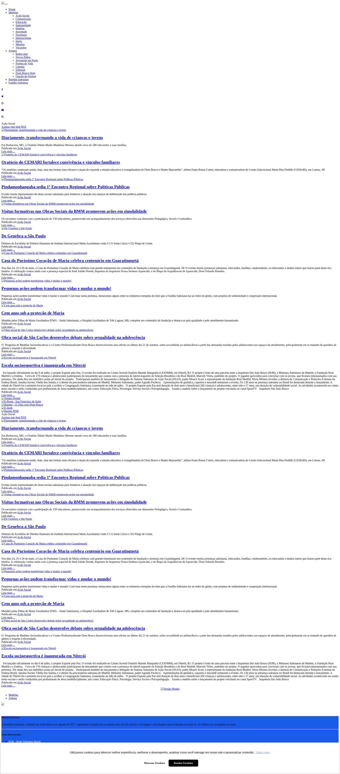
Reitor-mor (22, 53)
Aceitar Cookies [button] (183, 763)
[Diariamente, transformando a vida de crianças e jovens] (33, 129)
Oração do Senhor (26, 76)
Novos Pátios (23, 57)
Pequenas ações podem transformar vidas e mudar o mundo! (56, 288)
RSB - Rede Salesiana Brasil (24, 741)
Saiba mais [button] (263, 752)
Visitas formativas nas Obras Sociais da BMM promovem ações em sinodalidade (74, 211)
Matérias (13, 12)
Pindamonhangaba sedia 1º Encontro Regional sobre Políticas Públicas (65, 186)
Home (11, 9)
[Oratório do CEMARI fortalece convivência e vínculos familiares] (39, 154)
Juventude (21, 31)
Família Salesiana (18, 82)
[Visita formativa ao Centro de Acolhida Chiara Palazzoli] (47, 203)
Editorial (20, 69)
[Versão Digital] (10, 398)
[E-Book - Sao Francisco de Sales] (21, 401)
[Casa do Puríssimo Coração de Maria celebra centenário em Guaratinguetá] (44, 252)
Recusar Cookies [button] (154, 763)
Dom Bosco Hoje (25, 73)
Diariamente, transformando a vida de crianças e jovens (52, 137)
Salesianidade (23, 25)
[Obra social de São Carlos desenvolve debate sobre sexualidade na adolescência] (47, 330)
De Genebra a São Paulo (23, 236)
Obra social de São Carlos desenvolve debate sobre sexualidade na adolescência (73, 337)
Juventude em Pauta (27, 60)
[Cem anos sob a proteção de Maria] (22, 305)
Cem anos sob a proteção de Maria (32, 313)
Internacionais (23, 38)
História (20, 28)
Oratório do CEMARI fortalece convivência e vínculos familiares (60, 162)
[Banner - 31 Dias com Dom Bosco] (22, 404)
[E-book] (7, 407)
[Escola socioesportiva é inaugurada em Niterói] (28, 357)
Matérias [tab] (13, 694)
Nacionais (21, 34)
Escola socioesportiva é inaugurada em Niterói (43, 365)
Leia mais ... (8, 151)
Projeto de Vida (24, 63)
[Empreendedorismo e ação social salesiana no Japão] (36, 280)
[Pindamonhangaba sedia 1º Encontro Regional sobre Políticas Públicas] (42, 179)
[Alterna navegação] (6, 4)
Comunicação (23, 18)
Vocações (21, 47)
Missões (20, 44)
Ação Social (22, 15)
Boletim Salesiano (18, 79)
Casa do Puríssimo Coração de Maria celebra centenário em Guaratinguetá (70, 260)
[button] (2, 704)
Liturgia (20, 66)
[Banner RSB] (10, 411)
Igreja (19, 41)
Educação (21, 22)
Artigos (12, 50)
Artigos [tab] (12, 698)
